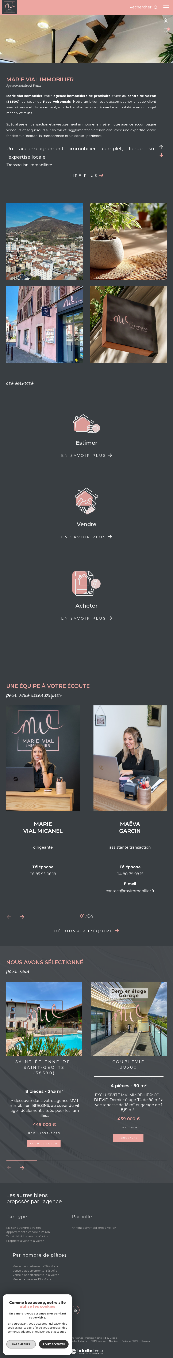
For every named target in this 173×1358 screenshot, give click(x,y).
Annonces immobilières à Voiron (94, 1222)
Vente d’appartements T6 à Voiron (36, 1260)
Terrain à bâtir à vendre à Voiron (27, 1230)
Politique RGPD (130, 1335)
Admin (84, 1335)
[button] (22, 917)
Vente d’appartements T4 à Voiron (36, 1269)
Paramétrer (21, 1344)
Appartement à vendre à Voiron (28, 1226)
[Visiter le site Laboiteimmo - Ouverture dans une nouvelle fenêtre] (87, 1343)
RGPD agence (98, 1335)
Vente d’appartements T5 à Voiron (36, 1265)
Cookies (146, 1335)
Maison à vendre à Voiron (23, 1222)
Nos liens (114, 1335)
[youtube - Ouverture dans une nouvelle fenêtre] (75, 1304)
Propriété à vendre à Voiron (25, 1235)
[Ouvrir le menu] (166, 7)
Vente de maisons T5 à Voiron (33, 1273)
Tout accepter (54, 1344)
